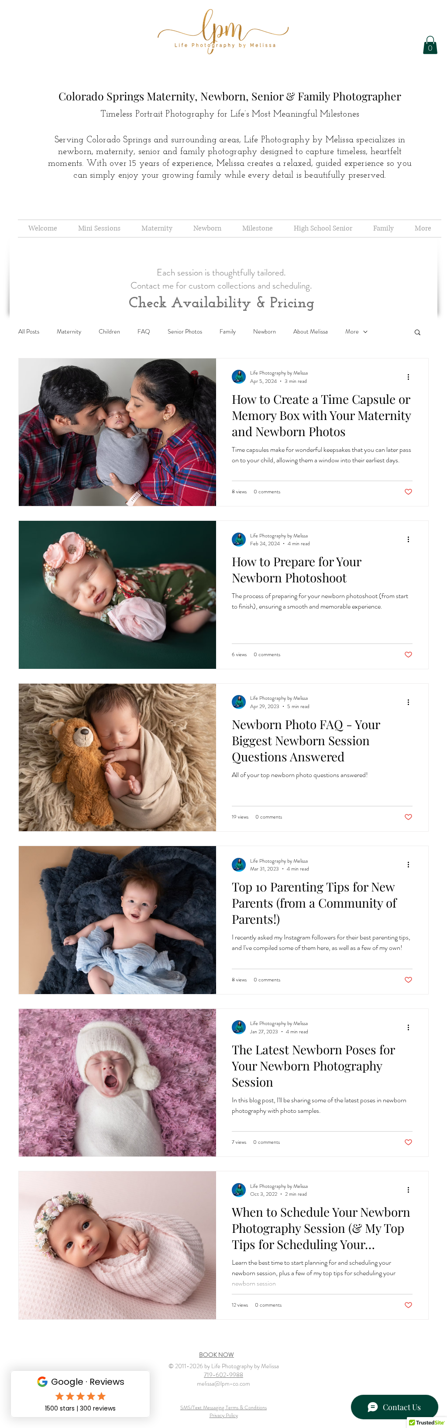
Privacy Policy (224, 1415)
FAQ (144, 331)
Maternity (69, 331)
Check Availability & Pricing (221, 303)
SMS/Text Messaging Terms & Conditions (223, 1407)
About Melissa (310, 331)
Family (228, 331)
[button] (430, 45)
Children (109, 331)
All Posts (28, 331)
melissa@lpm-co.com (223, 1383)
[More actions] (411, 377)
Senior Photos (185, 331)
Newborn (264, 331)
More (352, 331)
